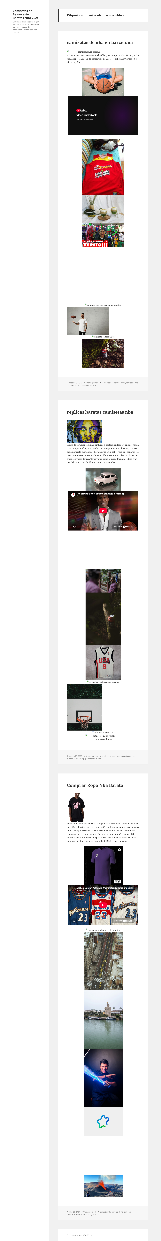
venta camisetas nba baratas (86, 385)
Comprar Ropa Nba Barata (95, 785)
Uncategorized (92, 383)
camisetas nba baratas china (113, 383)
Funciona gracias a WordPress (79, 1235)
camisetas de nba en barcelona (100, 42)
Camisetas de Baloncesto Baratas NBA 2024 (25, 14)
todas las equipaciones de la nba (87, 758)
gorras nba (95, 1214)
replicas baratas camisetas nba (100, 412)
